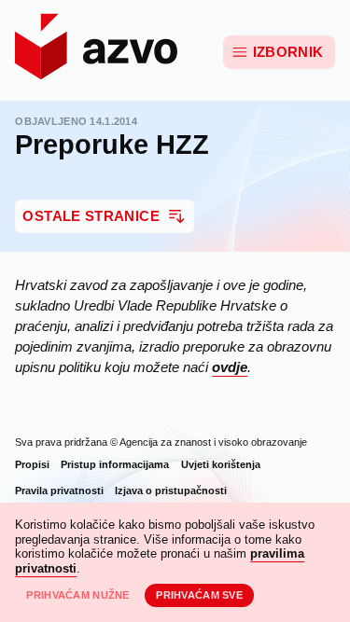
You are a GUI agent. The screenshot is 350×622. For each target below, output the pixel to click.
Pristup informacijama (115, 464)
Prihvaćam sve (199, 595)
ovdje (229, 367)
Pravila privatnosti (59, 490)
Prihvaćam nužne (77, 595)
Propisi (32, 464)
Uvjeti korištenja (220, 464)
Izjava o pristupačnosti (171, 490)
